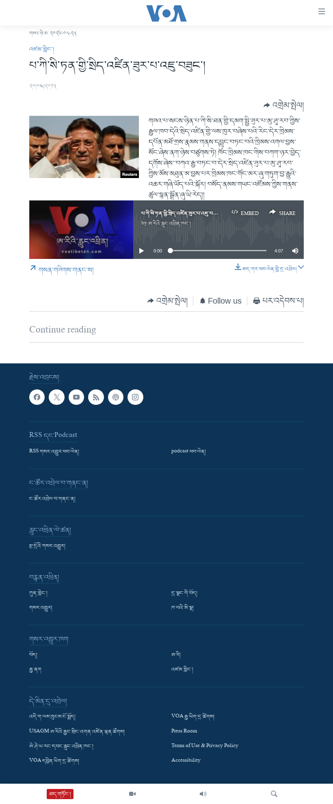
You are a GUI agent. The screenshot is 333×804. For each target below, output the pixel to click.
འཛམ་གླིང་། (41, 49)
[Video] (132, 794)
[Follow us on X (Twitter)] (56, 396)
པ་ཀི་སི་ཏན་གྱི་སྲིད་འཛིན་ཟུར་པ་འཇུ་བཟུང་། (181, 213)
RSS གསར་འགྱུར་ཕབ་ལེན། (54, 452)
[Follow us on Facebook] (37, 396)
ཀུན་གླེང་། (38, 593)
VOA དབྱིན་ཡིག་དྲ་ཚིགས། (54, 761)
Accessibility (186, 761)
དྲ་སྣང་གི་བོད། (184, 593)
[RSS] (96, 396)
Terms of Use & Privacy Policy (204, 746)
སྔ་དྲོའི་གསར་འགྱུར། (47, 546)
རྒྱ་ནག (35, 670)
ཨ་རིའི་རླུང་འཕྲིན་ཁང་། (169, 223)
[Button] (284, 105)
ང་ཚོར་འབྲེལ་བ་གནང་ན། (52, 499)
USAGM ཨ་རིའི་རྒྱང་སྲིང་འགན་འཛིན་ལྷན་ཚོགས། (77, 732)
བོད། (33, 655)
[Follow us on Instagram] (135, 396)
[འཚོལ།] (274, 794)
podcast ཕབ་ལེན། (188, 452)
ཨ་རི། (176, 655)
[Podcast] (115, 396)
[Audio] (203, 794)
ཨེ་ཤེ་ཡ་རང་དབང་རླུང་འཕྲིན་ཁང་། (61, 746)
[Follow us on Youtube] (76, 396)
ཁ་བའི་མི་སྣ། (182, 608)
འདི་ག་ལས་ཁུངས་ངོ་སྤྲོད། (52, 717)
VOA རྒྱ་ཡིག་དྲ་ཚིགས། (192, 717)
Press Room (184, 732)
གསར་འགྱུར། (40, 608)
